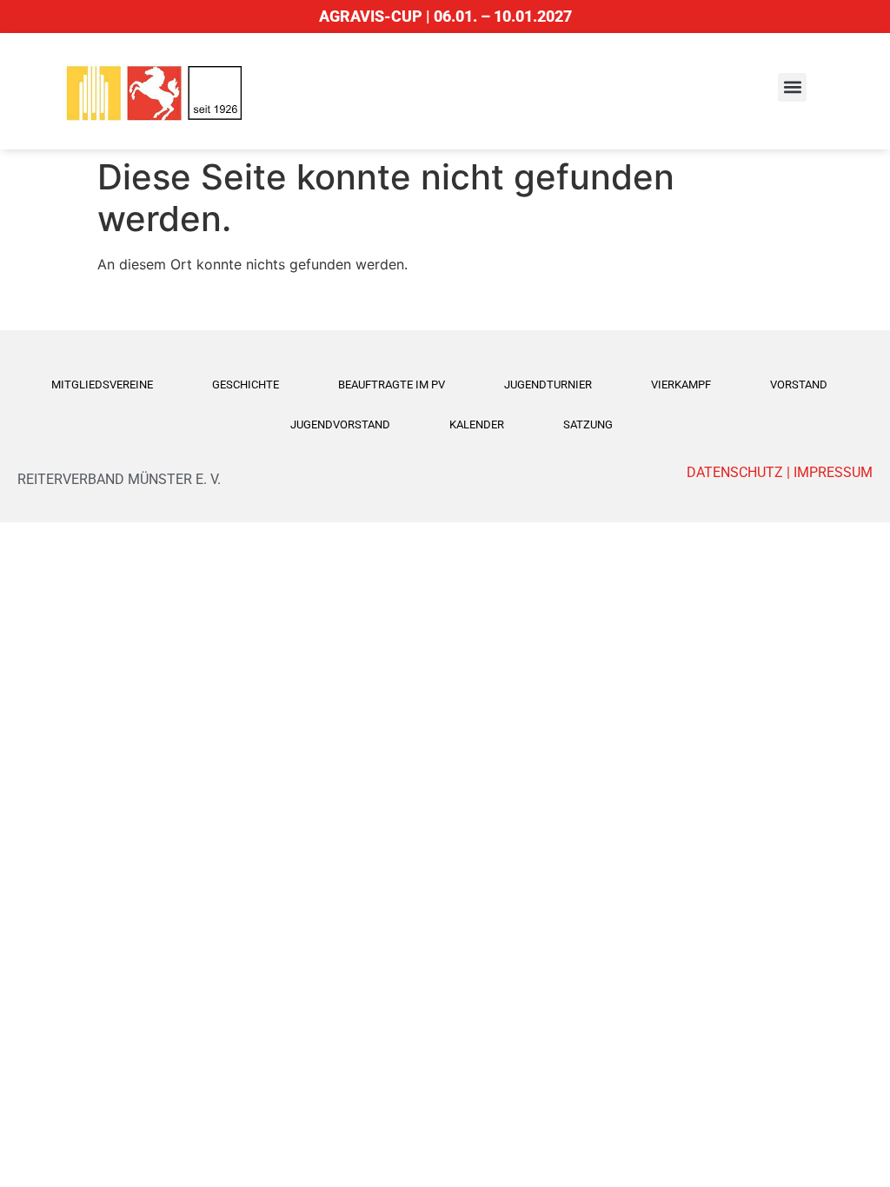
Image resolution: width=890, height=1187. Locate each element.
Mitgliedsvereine (102, 384)
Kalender (476, 424)
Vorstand (798, 384)
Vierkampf (681, 384)
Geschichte (245, 384)
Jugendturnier (548, 384)
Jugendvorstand (340, 424)
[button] (792, 87)
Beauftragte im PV (391, 384)
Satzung (588, 424)
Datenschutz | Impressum (780, 472)
